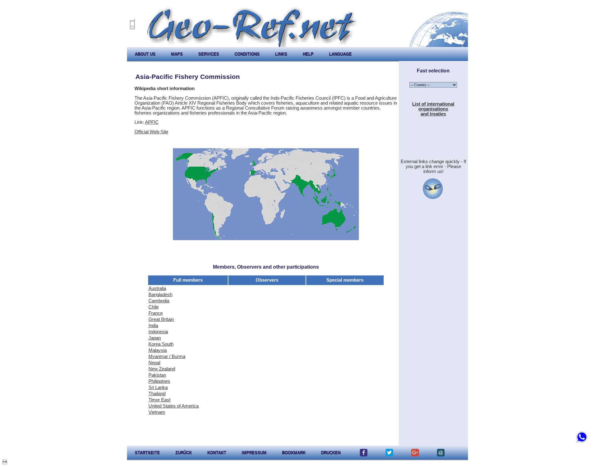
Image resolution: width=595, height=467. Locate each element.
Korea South (161, 344)
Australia (157, 288)
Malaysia (157, 350)
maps (177, 54)
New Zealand (161, 368)
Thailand (156, 393)
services (208, 54)
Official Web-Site (151, 131)
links (281, 54)
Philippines (159, 381)
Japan (154, 337)
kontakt (216, 452)
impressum (254, 452)
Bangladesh (160, 294)
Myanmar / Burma (166, 356)
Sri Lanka (158, 387)
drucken (331, 452)
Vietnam (156, 412)
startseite (147, 452)
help (308, 54)
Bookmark (294, 452)
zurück (183, 452)
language (340, 54)
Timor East (159, 399)
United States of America (173, 406)
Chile (153, 307)
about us (145, 54)
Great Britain (161, 319)
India (153, 325)
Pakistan (157, 375)
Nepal (154, 362)
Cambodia (158, 300)
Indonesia (158, 331)
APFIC (152, 122)
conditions (247, 54)
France (155, 313)
